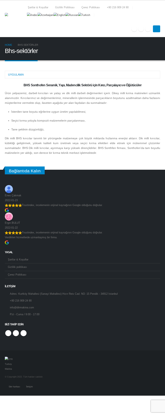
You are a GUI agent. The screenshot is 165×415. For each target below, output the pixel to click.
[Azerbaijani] (46, 15)
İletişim (29, 386)
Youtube (16, 333)
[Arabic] (32, 15)
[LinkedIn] (148, 29)
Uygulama (16, 74)
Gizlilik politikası (17, 267)
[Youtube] (141, 29)
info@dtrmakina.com (22, 307)
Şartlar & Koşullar (38, 7)
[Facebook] (134, 29)
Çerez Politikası (90, 7)
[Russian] (72, 15)
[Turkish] (84, 15)
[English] (60, 15)
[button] (158, 21)
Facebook (8, 333)
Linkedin (24, 333)
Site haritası (14, 386)
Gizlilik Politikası (65, 7)
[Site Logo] (15, 19)
